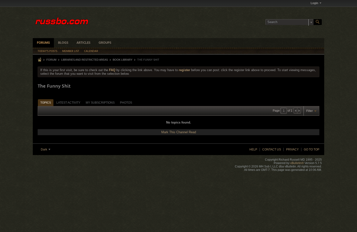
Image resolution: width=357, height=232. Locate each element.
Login (314, 3)
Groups (105, 43)
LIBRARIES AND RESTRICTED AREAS (84, 59)
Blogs (63, 43)
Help (253, 149)
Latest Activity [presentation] (68, 102)
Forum (51, 59)
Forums (43, 43)
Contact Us (271, 149)
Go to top (311, 149)
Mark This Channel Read (178, 132)
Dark (44, 149)
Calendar (91, 51)
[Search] (318, 22)
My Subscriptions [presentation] (100, 102)
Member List (70, 51)
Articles (83, 43)
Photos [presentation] (126, 102)
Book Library (122, 59)
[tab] (46, 102)
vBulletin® (297, 163)
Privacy (292, 149)
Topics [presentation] (45, 102)
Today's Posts (47, 51)
